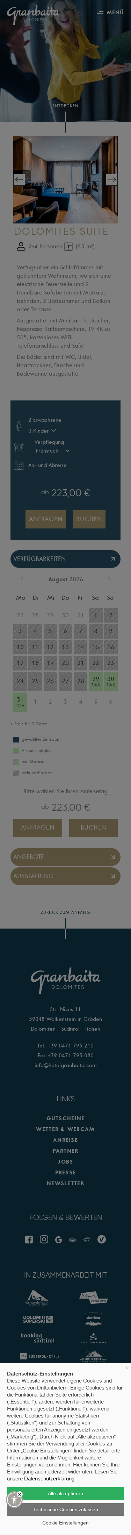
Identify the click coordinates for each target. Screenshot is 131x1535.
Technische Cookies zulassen (65, 1509)
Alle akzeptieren (65, 1493)
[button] (14, 1499)
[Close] (20, 1494)
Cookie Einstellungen (65, 1523)
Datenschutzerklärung (49, 1478)
